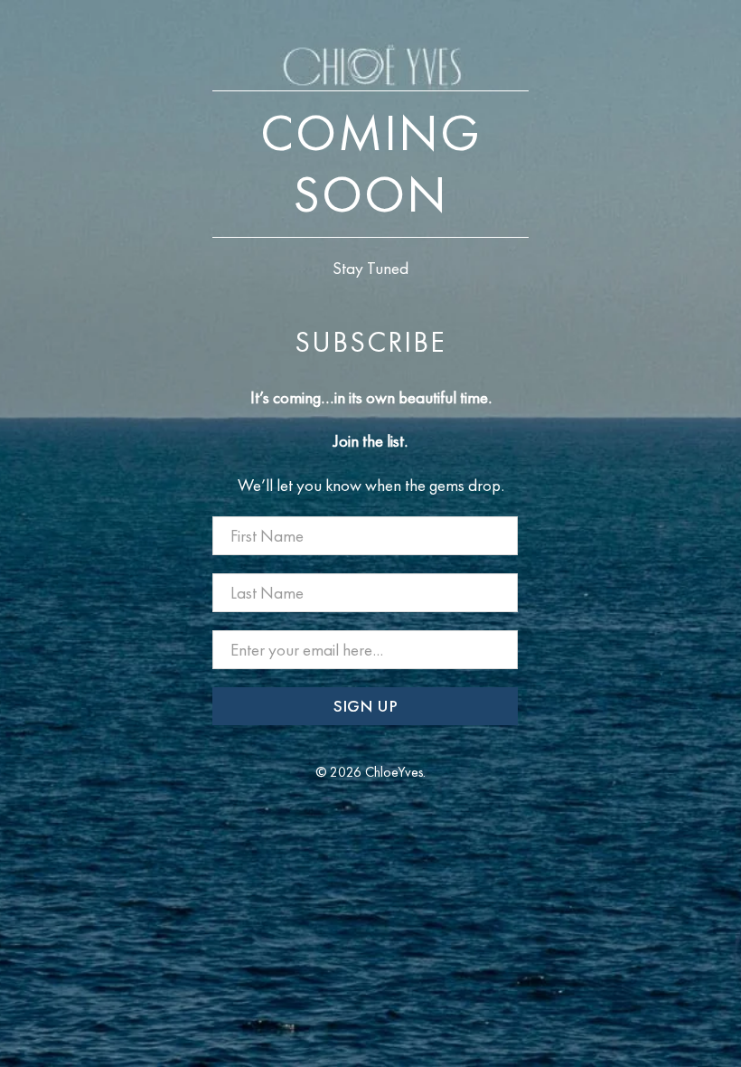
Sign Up (365, 705)
